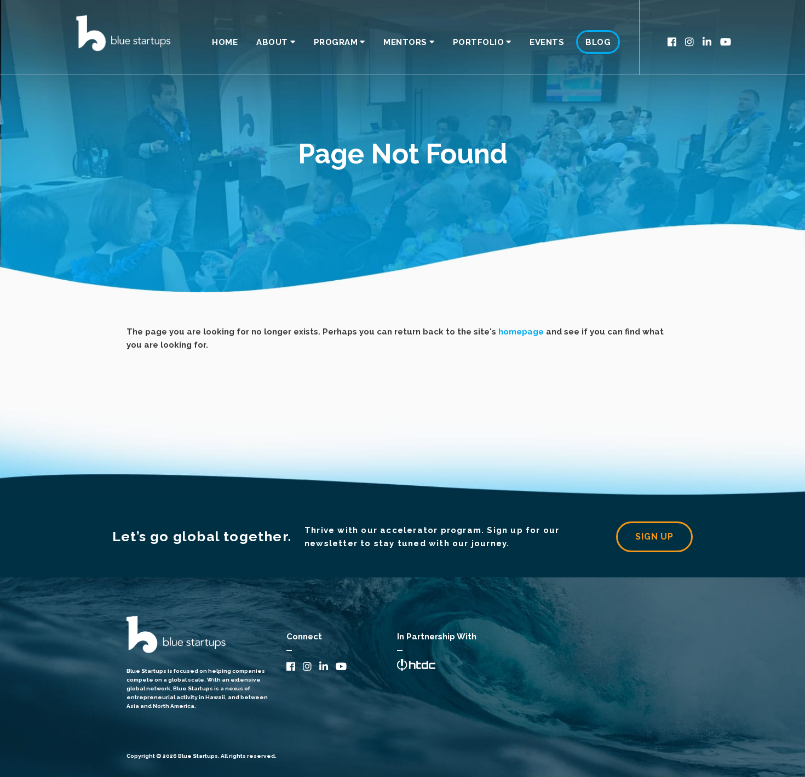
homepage (521, 332)
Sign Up (654, 536)
